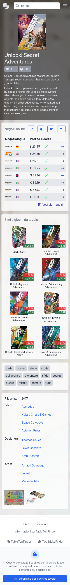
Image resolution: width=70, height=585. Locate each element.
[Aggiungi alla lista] (51, 129)
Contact (42, 524)
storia (44, 368)
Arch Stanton (30, 456)
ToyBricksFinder (52, 541)
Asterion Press (31, 430)
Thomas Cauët (31, 440)
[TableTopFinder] (7, 6)
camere (36, 383)
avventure (31, 375)
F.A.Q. (26, 524)
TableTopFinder (21, 541)
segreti (57, 375)
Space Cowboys (32, 422)
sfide (45, 375)
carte (9, 368)
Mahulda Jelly (30, 481)
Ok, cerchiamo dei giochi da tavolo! (35, 578)
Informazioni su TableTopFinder (35, 531)
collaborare (13, 375)
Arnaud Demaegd (33, 465)
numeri (21, 368)
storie (33, 368)
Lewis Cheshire (31, 448)
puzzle (10, 383)
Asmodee (28, 406)
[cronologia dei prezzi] (31, 129)
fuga (48, 383)
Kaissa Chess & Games (36, 414)
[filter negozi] (61, 129)
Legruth (26, 473)
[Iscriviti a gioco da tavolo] (41, 129)
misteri (23, 383)
